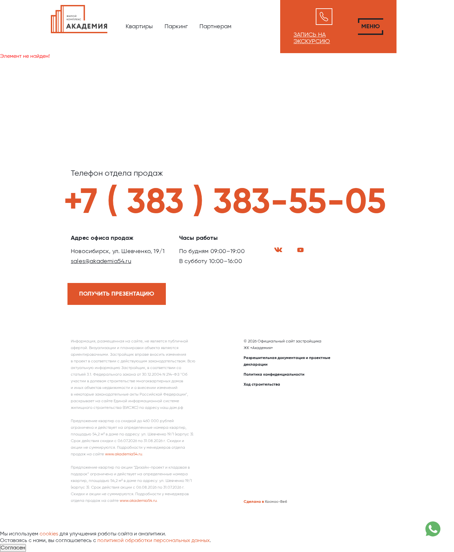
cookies (49, 534)
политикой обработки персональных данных (153, 540)
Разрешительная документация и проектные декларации (287, 361)
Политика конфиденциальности (274, 375)
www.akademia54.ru (123, 454)
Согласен (13, 548)
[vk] (278, 249)
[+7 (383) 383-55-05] (324, 16)
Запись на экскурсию (311, 38)
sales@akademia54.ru (101, 261)
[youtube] (300, 250)
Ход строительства (262, 385)
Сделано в (254, 502)
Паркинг (176, 27)
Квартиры (139, 27)
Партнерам (215, 27)
